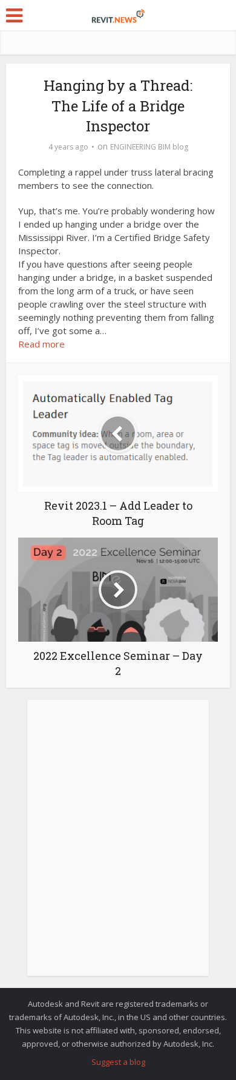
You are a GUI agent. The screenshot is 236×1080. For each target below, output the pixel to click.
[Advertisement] (118, 844)
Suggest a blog (118, 1061)
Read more (41, 344)
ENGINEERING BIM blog (149, 146)
